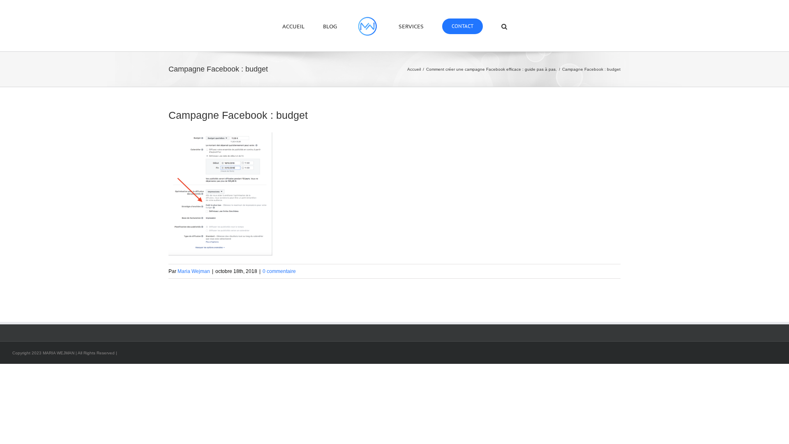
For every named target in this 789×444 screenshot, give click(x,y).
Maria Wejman (194, 271)
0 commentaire (279, 271)
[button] (478, 26)
